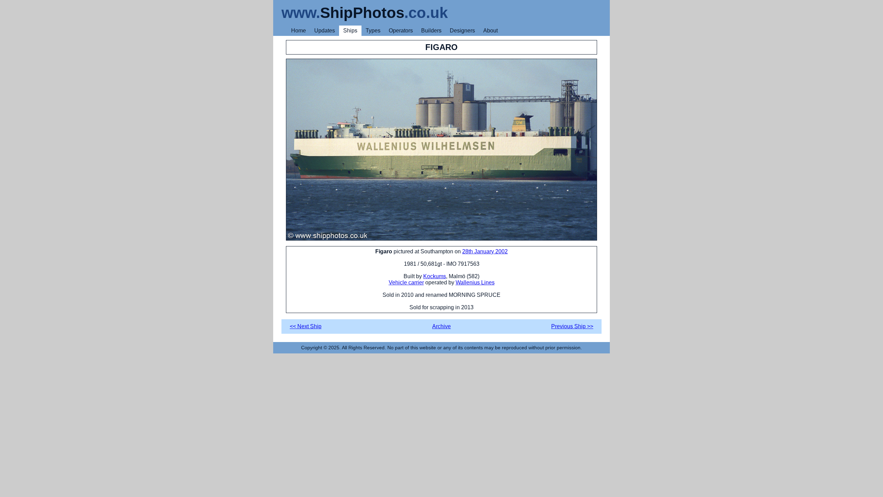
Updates (324, 30)
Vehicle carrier (406, 282)
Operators (401, 30)
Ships (350, 30)
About (490, 30)
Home (298, 30)
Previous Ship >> (572, 326)
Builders (431, 30)
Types (373, 30)
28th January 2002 (485, 251)
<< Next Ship (305, 326)
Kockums (434, 276)
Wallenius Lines (475, 282)
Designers (462, 30)
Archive (441, 326)
